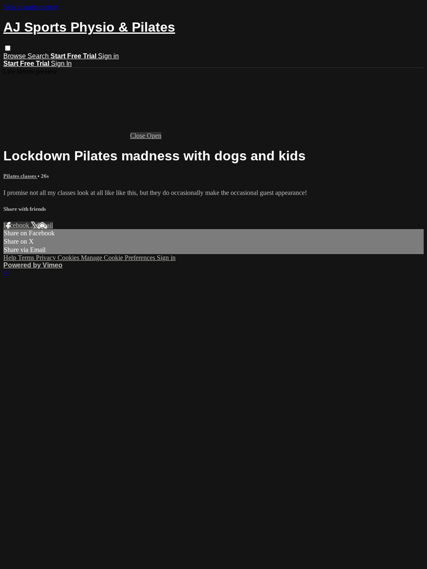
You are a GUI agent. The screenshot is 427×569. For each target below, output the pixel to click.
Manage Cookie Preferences (119, 257)
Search (39, 56)
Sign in (108, 56)
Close (138, 135)
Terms (27, 257)
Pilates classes (20, 176)
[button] (7, 48)
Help (10, 257)
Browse (15, 56)
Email (45, 225)
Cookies (69, 257)
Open (154, 135)
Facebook (17, 225)
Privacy (47, 257)
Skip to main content (30, 6)
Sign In (61, 63)
